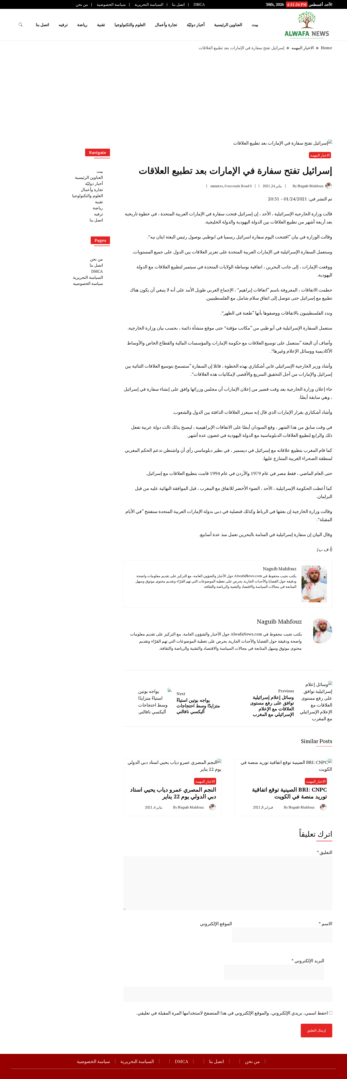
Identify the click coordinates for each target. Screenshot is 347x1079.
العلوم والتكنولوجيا (130, 24)
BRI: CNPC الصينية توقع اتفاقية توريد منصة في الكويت (289, 793)
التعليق (324, 852)
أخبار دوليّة (195, 24)
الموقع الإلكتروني (216, 923)
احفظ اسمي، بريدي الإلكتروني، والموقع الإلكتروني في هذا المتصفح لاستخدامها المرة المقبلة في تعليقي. (232, 1013)
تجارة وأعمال (166, 24)
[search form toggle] (20, 24)
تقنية (101, 24)
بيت (255, 24)
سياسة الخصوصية (111, 4)
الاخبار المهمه (320, 155)
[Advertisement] (173, 95)
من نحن (82, 4)
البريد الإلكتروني (307, 960)
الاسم (325, 923)
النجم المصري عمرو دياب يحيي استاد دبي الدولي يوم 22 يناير (173, 793)
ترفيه (63, 24)
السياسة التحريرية (149, 4)
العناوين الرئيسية (228, 24)
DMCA (199, 4)
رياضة (82, 24)
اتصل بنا (178, 4)
